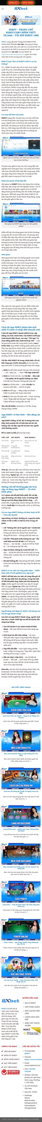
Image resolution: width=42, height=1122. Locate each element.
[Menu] (2, 8)
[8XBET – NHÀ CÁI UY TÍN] (21, 8)
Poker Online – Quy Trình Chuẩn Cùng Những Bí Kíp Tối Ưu (21, 943)
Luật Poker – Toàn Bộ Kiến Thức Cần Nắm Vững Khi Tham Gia (21, 905)
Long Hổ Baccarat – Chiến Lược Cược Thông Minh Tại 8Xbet (21, 830)
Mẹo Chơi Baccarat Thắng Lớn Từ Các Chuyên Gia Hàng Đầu (21, 867)
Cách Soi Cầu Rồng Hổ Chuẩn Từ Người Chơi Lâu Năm (21, 792)
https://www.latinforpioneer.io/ (12, 54)
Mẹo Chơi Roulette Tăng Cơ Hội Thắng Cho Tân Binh (21, 754)
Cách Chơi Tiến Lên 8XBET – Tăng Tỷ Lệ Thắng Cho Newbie (21, 716)
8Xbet (3, 42)
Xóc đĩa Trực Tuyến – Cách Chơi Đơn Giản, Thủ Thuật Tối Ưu (21, 981)
